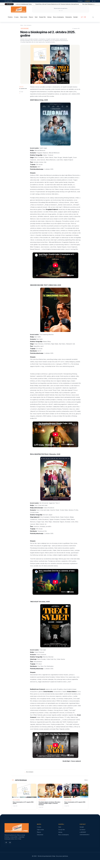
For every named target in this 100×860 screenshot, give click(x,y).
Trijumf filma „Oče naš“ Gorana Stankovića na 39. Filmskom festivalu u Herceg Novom (32, 4)
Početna (10, 17)
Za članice (80, 1)
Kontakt (75, 17)
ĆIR (85, 17)
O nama (16, 17)
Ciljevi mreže (23, 17)
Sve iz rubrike (21, 92)
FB (92, 1)
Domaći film (42, 17)
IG (94, 1)
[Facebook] (6, 842)
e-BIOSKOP (87, 1)
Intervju (49, 17)
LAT (82, 17)
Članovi (31, 17)
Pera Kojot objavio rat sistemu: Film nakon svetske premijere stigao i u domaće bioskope (49, 803)
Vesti (36, 17)
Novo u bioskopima (58, 17)
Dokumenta (68, 17)
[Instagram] (10, 842)
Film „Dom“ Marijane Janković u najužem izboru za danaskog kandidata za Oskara (78, 4)
